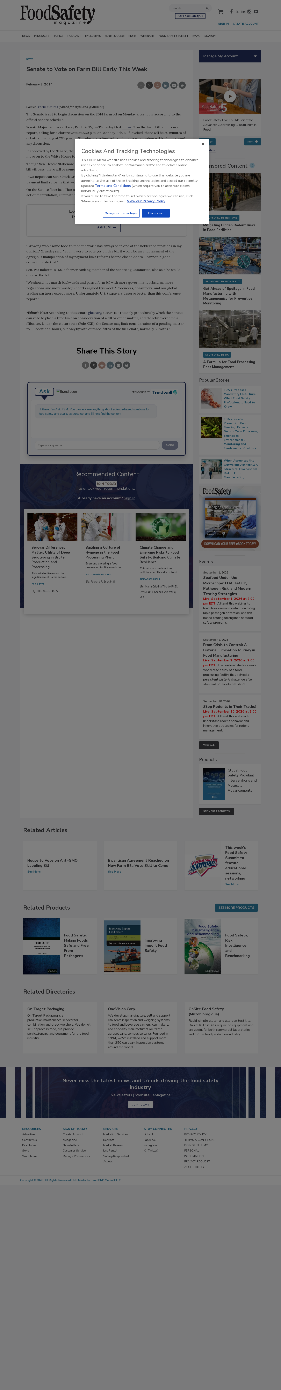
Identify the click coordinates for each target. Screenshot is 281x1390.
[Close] (203, 144)
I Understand (156, 213)
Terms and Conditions (113, 185)
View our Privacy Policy (146, 201)
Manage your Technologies (121, 213)
